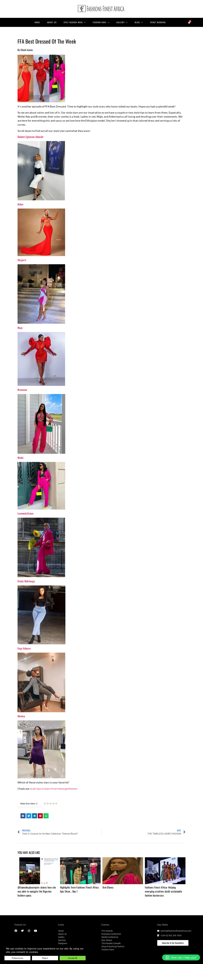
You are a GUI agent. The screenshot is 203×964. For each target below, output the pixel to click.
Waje (20, 328)
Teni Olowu (107, 887)
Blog (137, 22)
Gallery (121, 22)
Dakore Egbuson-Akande (30, 137)
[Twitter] (22, 930)
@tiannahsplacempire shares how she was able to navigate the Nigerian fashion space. (37, 891)
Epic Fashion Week (73, 22)
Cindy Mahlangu (26, 581)
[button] (23, 815)
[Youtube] (35, 930)
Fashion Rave (99, 22)
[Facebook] (16, 930)
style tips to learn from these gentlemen (53, 788)
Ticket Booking (158, 22)
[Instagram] (29, 930)
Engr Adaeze (24, 648)
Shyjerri (22, 260)
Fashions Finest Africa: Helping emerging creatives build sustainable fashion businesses (163, 891)
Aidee (20, 204)
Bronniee (22, 390)
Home (37, 22)
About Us (52, 22)
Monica (21, 716)
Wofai (20, 458)
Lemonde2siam (26, 513)
